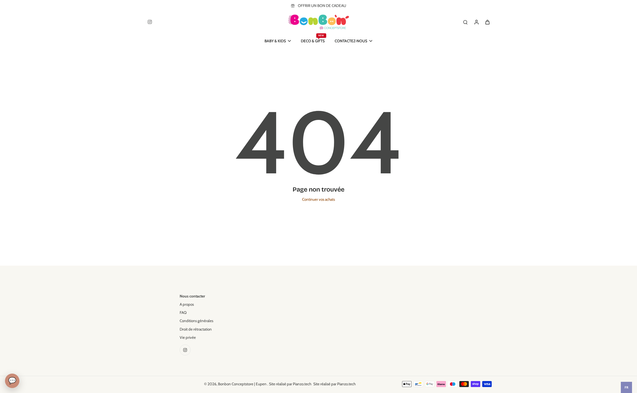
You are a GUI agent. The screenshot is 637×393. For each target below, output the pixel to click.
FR (626, 387)
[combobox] (626, 387)
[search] (465, 22)
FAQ (183, 312)
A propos (187, 304)
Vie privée (188, 337)
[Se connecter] (476, 22)
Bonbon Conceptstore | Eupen (242, 384)
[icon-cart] (487, 22)
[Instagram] (149, 21)
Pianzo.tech (302, 384)
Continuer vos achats (318, 199)
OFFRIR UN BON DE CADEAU (322, 5)
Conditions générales (196, 320)
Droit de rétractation (196, 329)
